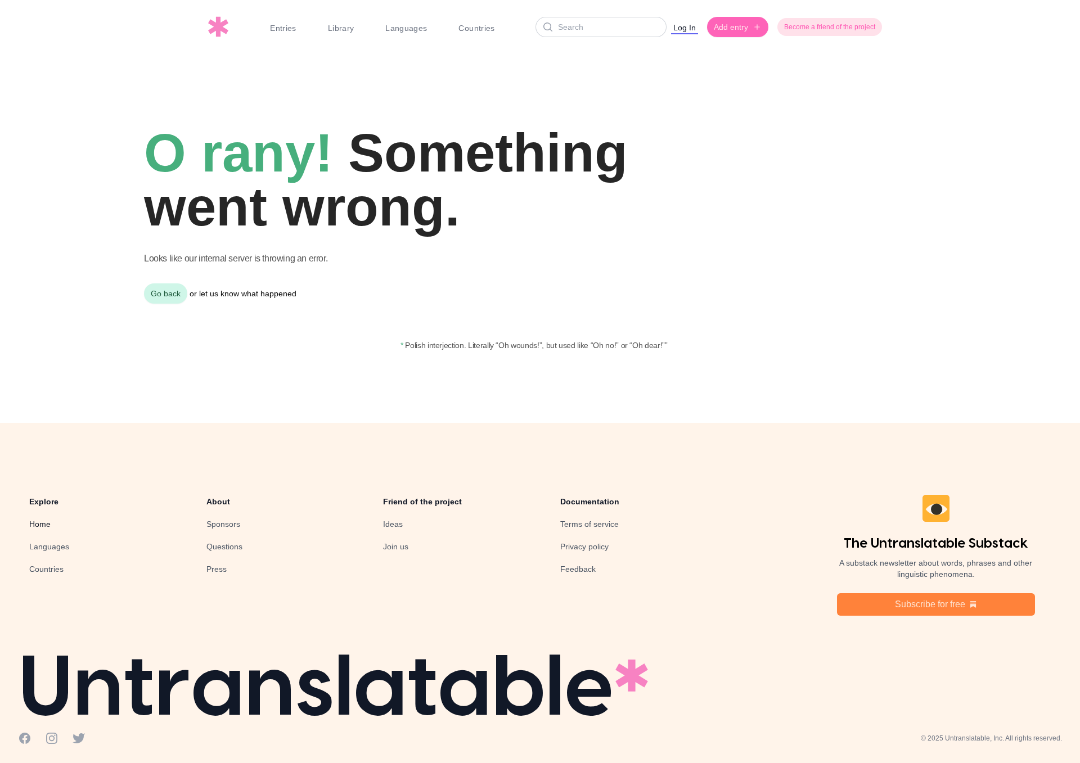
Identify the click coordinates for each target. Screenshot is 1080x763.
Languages (406, 28)
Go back (166, 293)
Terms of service (589, 524)
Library (341, 28)
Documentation (589, 501)
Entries (283, 28)
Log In (684, 27)
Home (40, 524)
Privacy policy (584, 546)
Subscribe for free (930, 604)
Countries (476, 28)
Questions (224, 546)
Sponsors (223, 524)
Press (216, 569)
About (218, 501)
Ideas (393, 524)
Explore (43, 501)
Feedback (578, 569)
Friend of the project (422, 501)
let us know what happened (247, 293)
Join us (395, 546)
